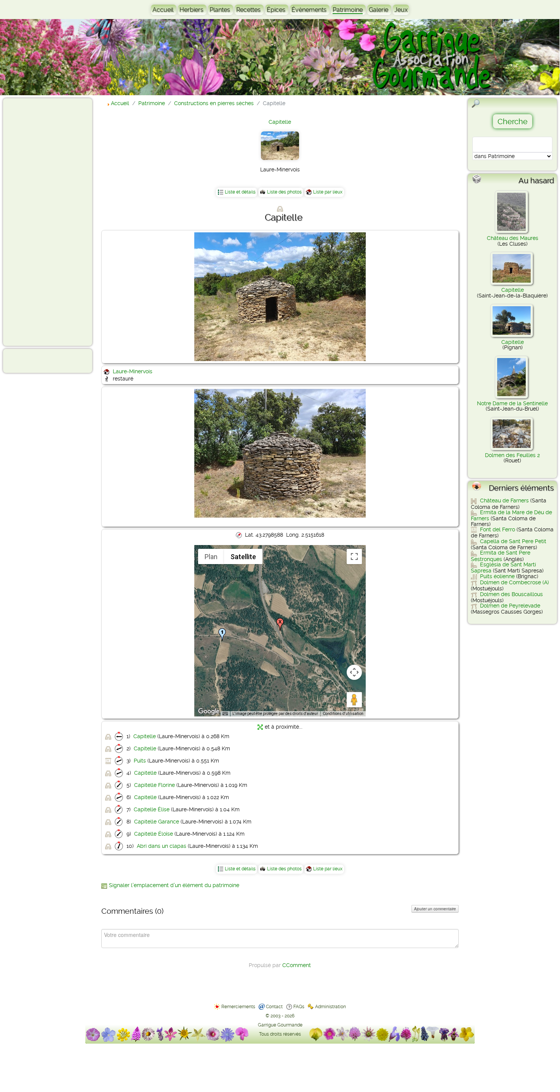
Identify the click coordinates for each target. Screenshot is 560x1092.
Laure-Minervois (132, 371)
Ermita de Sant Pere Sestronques (500, 556)
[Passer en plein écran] (354, 556)
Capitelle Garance (156, 822)
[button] (222, 634)
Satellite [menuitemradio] (243, 557)
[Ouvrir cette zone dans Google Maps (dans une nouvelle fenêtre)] (208, 711)
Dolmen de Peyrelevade (510, 606)
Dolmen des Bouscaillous (511, 594)
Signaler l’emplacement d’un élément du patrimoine (174, 885)
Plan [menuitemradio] (211, 557)
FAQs (298, 1006)
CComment (296, 965)
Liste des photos (284, 192)
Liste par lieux (327, 192)
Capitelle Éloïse (153, 834)
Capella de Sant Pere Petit (513, 541)
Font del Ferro (497, 529)
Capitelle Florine (154, 785)
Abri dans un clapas (161, 846)
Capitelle (280, 122)
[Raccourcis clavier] (225, 713)
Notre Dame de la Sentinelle (512, 403)
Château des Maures (512, 238)
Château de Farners (504, 500)
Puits (140, 761)
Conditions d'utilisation (343, 713)
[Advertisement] (36, 221)
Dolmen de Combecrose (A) (514, 582)
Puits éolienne (497, 576)
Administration (330, 1006)
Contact (274, 1006)
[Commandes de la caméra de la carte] (354, 672)
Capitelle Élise (152, 809)
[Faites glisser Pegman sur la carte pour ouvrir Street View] (354, 699)
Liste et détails (240, 192)
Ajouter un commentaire (435, 908)
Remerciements (238, 1006)
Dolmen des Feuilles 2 (512, 455)
